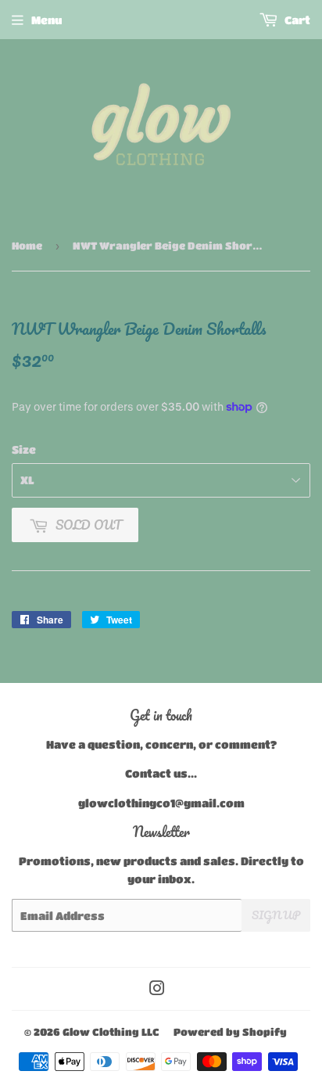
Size (24, 449)
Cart (296, 19)
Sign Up (276, 915)
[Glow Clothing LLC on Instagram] (157, 989)
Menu (46, 19)
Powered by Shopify (230, 1031)
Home (27, 245)
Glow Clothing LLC (111, 1031)
